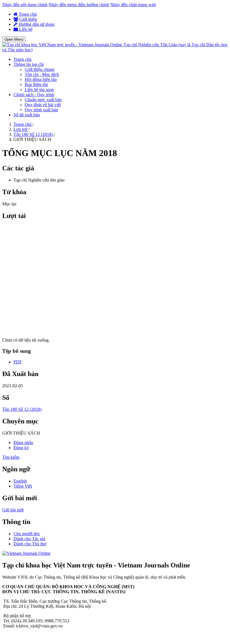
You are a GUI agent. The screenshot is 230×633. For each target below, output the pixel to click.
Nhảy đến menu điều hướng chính (79, 4)
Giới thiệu (27, 19)
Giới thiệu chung (39, 69)
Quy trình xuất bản (41, 109)
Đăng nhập (23, 442)
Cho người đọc (26, 533)
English (20, 481)
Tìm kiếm (10, 457)
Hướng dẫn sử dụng (36, 24)
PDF (17, 362)
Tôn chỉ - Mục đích (42, 74)
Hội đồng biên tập (41, 79)
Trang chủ (27, 14)
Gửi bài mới (13, 509)
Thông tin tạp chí (28, 64)
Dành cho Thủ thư (29, 543)
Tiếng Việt (22, 486)
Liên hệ (25, 29)
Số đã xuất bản (26, 114)
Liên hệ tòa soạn (39, 89)
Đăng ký (21, 447)
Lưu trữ (20, 129)
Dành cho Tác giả (29, 538)
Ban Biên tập (36, 84)
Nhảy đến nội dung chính (24, 4)
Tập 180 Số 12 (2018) (33, 134)
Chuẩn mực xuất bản (43, 99)
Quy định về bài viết (43, 104)
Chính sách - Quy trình (33, 94)
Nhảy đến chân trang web (133, 4)
